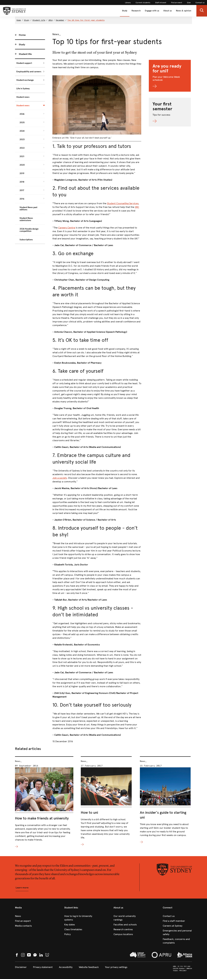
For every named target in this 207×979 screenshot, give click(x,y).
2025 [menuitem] (22, 122)
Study (124, 10)
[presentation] (44, 802)
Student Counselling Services (122, 203)
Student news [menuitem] (22, 97)
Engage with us (152, 10)
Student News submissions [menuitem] (26, 219)
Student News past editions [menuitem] (28, 208)
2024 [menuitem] (22, 131)
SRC (137, 207)
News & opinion (183, 10)
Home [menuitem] (22, 34)
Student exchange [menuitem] (25, 80)
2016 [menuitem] (22, 199)
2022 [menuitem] (22, 148)
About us (167, 10)
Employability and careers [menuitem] (28, 71)
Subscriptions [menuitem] (26, 239)
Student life (38, 20)
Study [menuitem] (22, 44)
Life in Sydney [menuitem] (23, 88)
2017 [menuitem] (22, 190)
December (60, 20)
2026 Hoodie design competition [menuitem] (29, 230)
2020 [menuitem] (22, 165)
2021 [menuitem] (22, 156)
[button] (201, 11)
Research (136, 10)
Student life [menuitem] (25, 54)
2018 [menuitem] (22, 182)
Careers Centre (66, 227)
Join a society (59, 477)
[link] (128, 3)
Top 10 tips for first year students (86, 20)
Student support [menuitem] (24, 63)
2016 (50, 20)
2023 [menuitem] (22, 139)
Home (19, 20)
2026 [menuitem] (22, 114)
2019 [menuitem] (22, 173)
